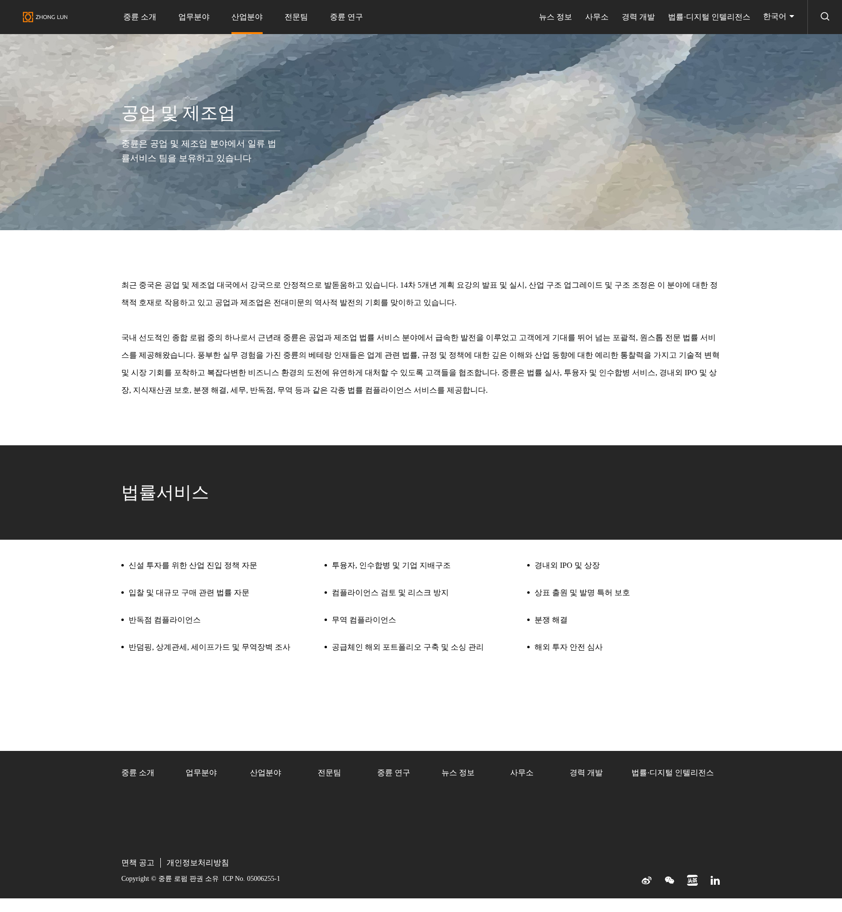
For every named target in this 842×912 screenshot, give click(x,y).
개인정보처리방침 (198, 862)
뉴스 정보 (555, 17)
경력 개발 (638, 17)
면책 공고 (137, 862)
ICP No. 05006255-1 (251, 878)
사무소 (597, 17)
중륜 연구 (346, 17)
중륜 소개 (139, 17)
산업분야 (247, 17)
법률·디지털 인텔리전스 (709, 17)
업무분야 (194, 17)
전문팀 (296, 17)
